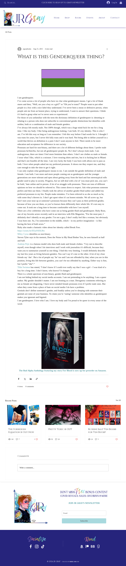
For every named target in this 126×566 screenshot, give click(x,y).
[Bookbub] (92, 546)
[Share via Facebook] (18, 379)
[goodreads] (98, 546)
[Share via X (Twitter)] (25, 379)
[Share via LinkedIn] (31, 379)
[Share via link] (37, 379)
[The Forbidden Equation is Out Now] (23, 415)
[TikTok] (42, 546)
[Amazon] (81, 546)
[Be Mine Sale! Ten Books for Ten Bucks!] (103, 415)
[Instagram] (36, 546)
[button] (121, 2)
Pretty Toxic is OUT (60, 429)
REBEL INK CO (74, 562)
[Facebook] (30, 546)
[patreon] (87, 546)
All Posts (8, 32)
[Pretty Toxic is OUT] (63, 415)
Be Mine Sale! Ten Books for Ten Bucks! (102, 431)
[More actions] (107, 49)
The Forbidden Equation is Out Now (21, 431)
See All (118, 400)
